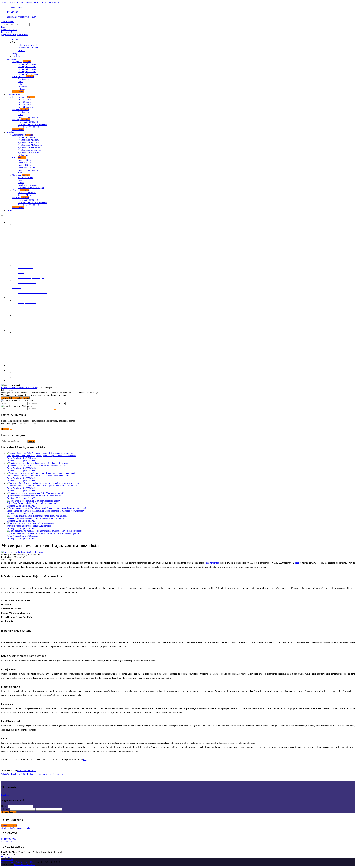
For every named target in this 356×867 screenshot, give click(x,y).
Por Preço (16, 119)
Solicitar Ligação (9, 812)
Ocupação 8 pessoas (27, 71)
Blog (85, 760)
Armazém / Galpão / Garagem (31, 187)
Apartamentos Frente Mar (29, 152)
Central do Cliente (9, 825)
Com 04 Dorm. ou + (27, 107)
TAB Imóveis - (7, 21)
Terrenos (16, 190)
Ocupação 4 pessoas (27, 66)
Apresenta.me (7, 859)
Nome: (4, 806)
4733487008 (12, 12)
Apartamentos (24, 79)
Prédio (21, 182)
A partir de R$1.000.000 (28, 127)
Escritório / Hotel (25, 177)
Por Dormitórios (19, 97)
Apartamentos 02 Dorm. (28, 140)
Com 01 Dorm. (24, 99)
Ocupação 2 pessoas (27, 64)
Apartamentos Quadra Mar (29, 150)
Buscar (5, 429)
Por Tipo (16, 109)
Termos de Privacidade (11, 398)
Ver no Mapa (7, 857)
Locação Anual (19, 76)
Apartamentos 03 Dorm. (28, 142)
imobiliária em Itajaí (26, 771)
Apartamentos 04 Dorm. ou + (31, 145)
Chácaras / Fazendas (27, 192)
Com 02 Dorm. (24, 102)
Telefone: (5, 809)
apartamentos (212, 563)
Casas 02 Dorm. (25, 162)
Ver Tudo (27, 61)
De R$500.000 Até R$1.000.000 (32, 124)
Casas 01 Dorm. (25, 160)
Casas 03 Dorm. (25, 165)
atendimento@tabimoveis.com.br (21, 17)
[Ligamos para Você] (10, 385)
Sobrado (21, 84)
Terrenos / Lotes (25, 195)
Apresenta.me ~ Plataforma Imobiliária (18, 862)
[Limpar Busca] (11, 429)
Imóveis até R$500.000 (28, 122)
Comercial (22, 86)
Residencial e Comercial (28, 185)
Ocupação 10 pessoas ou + (29, 74)
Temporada (17, 61)
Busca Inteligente (8, 423)
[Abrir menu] (2, 215)
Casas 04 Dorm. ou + (27, 167)
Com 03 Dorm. (24, 104)
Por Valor (16, 197)
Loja (20, 180)
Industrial (22, 89)
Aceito (26, 398)
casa (297, 563)
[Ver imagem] (24, 552)
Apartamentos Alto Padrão (29, 147)
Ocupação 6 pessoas (27, 69)
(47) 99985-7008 (14, 7)
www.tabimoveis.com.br (24, 864)
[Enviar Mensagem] (55, 409)
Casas (20, 81)
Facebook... (6, 795)
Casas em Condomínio (28, 117)
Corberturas (23, 155)
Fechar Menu (18, 91)
